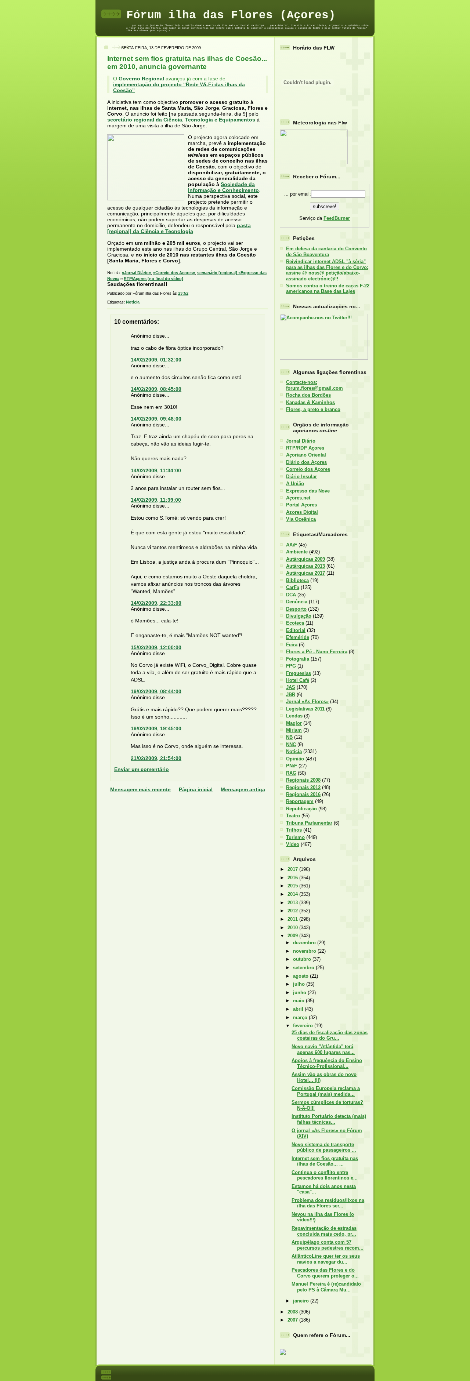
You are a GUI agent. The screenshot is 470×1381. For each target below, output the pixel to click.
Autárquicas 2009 (305, 559)
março (301, 1017)
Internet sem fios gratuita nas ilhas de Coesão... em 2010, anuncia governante (187, 62)
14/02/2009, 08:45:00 (156, 389)
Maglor (294, 723)
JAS (290, 687)
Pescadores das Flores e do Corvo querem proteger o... (325, 1272)
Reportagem (300, 801)
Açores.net (298, 498)
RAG (291, 773)
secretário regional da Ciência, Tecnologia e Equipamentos (181, 120)
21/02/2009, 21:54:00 (156, 758)
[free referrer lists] (283, 1354)
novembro (305, 951)
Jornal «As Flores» (307, 701)
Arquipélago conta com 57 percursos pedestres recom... (328, 1244)
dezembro (305, 942)
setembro (304, 967)
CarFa (292, 587)
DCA (291, 594)
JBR (290, 694)
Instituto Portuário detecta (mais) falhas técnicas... (329, 1118)
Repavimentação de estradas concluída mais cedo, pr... (324, 1230)
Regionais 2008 (303, 780)
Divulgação (298, 616)
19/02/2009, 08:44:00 (156, 691)
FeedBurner (336, 218)
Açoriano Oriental (306, 455)
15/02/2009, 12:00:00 (156, 647)
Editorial (296, 630)
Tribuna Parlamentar (309, 823)
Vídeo (292, 844)
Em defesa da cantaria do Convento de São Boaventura (326, 251)
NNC (291, 744)
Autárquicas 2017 (305, 573)
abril (299, 1009)
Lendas (294, 716)
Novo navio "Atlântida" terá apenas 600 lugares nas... (323, 1049)
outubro (302, 959)
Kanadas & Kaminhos (310, 402)
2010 (293, 927)
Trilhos (294, 830)
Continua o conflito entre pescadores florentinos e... (325, 1175)
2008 (293, 1312)
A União (295, 483)
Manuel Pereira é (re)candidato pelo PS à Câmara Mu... (326, 1286)
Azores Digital (302, 512)
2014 (293, 894)
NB (289, 737)
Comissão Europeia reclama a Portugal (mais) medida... (326, 1091)
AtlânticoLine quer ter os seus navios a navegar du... (326, 1258)
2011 (293, 919)
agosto (301, 976)
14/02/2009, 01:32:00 (156, 360)
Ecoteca (295, 623)
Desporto (296, 609)
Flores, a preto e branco (313, 409)
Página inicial (196, 789)
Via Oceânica (301, 519)
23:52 (183, 293)
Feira (291, 644)
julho (299, 984)
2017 (293, 869)
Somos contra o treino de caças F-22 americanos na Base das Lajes (327, 288)
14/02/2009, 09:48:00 (156, 419)
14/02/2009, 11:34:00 (156, 470)
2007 (293, 1320)
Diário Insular (301, 476)
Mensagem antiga (243, 789)
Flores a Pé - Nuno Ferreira (316, 651)
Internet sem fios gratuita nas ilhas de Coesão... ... (325, 1161)
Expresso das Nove (308, 491)
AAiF (291, 545)
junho (300, 992)
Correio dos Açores (308, 469)
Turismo (295, 837)
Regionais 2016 (303, 794)
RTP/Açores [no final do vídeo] (153, 278)
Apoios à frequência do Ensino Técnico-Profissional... (327, 1063)
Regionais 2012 (303, 787)
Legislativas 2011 (305, 709)
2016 (293, 877)
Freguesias (298, 673)
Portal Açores (301, 505)
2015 (293, 885)
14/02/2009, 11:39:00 (156, 500)
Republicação (301, 808)
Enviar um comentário (141, 769)
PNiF (291, 765)
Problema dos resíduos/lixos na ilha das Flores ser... (328, 1203)
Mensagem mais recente (140, 789)
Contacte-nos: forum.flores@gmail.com (314, 384)
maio (299, 1000)
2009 (293, 935)
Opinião (295, 759)
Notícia (133, 302)
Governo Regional (141, 78)
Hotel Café (297, 680)
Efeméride (297, 637)
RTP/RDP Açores (305, 448)
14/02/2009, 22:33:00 (156, 603)
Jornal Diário (300, 441)
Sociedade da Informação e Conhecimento (223, 187)
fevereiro (303, 1025)
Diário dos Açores (306, 462)
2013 (293, 902)
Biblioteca (297, 580)
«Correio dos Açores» (174, 272)
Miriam (294, 730)
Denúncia (296, 601)
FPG (291, 666)
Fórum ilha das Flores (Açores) (231, 15)
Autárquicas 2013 (305, 566)
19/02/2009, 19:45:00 (156, 728)
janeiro (301, 1301)
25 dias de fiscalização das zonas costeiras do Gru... (330, 1035)
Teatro (293, 815)
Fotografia (297, 659)
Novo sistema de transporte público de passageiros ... (324, 1147)
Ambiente (297, 552)
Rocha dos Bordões (308, 395)
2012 (293, 910)
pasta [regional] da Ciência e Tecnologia (179, 228)
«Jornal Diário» (136, 272)
